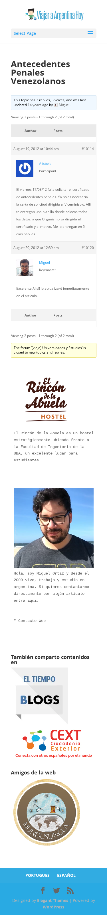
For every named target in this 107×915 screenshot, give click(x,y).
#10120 (88, 247)
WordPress (53, 907)
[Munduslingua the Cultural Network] (46, 847)
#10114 (88, 148)
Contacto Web (32, 620)
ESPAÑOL (66, 875)
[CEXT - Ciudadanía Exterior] (53, 757)
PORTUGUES (37, 875)
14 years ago (38, 104)
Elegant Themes (52, 900)
